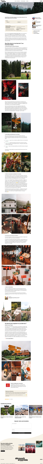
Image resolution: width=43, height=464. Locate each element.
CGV (14, 463)
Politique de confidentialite (11, 463)
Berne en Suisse (7, 294)
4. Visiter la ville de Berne (18, 27)
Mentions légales (7, 463)
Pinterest (40, 459)
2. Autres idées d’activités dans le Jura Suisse (10, 29)
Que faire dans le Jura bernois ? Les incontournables (10, 27)
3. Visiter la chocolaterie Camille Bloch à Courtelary (11, 30)
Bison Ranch (7, 142)
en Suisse (11, 327)
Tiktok (41, 459)
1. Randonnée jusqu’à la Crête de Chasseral (10, 28)
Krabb (41, 463)
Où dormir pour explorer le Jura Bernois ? (20, 29)
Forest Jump (7, 140)
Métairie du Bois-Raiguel (18, 30)
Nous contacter (2, 459)
